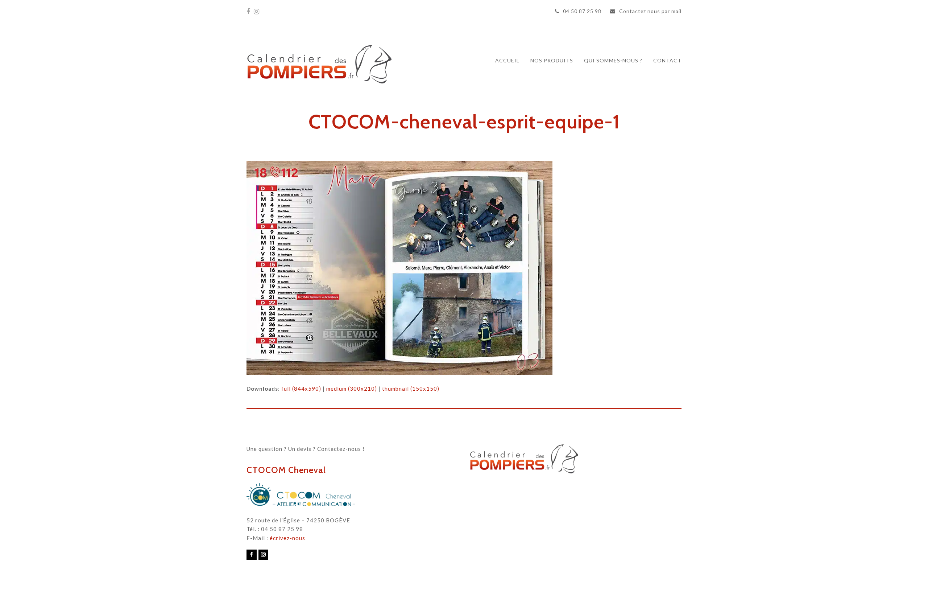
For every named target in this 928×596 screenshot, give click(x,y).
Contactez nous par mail (650, 11)
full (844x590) (301, 388)
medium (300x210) (351, 388)
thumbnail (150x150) (410, 388)
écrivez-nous (287, 538)
